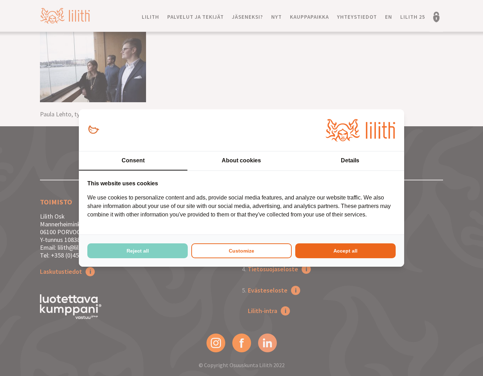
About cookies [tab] (241, 160)
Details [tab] (350, 160)
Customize (241, 251)
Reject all (138, 251)
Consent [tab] (133, 160)
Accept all (345, 251)
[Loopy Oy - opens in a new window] (93, 130)
